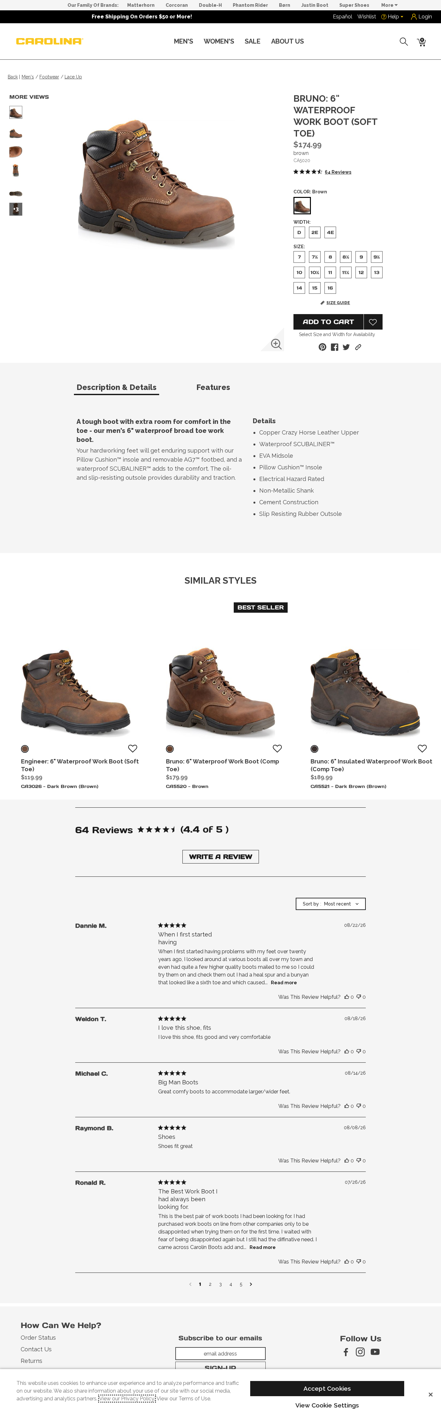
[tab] (134, 390)
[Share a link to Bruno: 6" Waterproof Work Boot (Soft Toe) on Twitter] (346, 347)
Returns (31, 1360)
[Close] (431, 1394)
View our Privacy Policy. (127, 1399)
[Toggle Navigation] (198, 42)
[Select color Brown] (302, 206)
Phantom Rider (250, 5)
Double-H (210, 5)
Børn (284, 5)
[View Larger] (276, 344)
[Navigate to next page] (251, 1284)
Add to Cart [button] (328, 322)
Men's (183, 41)
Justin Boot (314, 5)
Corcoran (177, 5)
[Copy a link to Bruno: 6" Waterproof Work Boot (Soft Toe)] (358, 347)
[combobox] (331, 904)
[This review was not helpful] (358, 997)
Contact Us (36, 1349)
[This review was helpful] (346, 997)
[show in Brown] (170, 749)
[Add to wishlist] (132, 749)
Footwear (49, 76)
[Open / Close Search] (404, 41)
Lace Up (73, 76)
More (388, 5)
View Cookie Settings (327, 1405)
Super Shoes (354, 5)
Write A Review (220, 857)
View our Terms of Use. (184, 1399)
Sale (253, 41)
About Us (287, 41)
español (342, 17)
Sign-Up (220, 1368)
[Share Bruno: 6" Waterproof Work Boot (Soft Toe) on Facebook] (335, 347)
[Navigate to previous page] (190, 1284)
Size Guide (338, 303)
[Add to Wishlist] (373, 322)
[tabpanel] (222, 469)
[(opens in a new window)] (345, 1352)
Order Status (38, 1337)
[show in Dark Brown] (25, 749)
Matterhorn (141, 5)
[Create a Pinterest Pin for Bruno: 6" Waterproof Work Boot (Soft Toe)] (322, 347)
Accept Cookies (327, 1388)
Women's (219, 41)
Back (13, 76)
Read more (284, 982)
